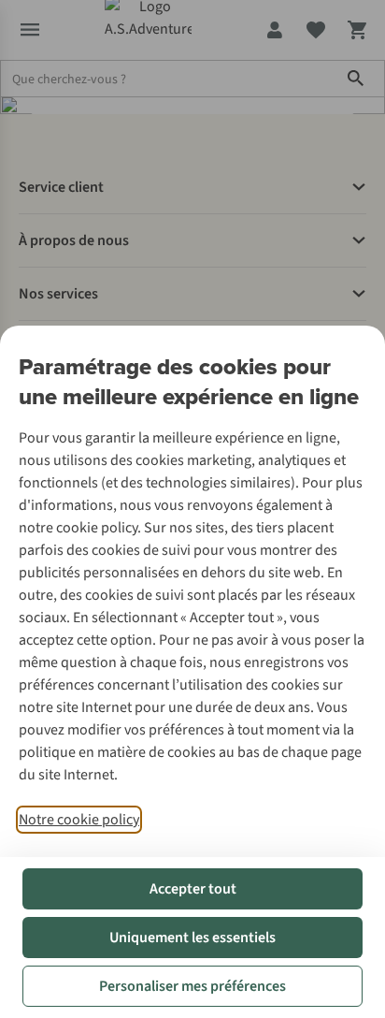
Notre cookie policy (79, 819)
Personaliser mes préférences (192, 986)
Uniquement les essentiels (192, 937)
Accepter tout (193, 889)
